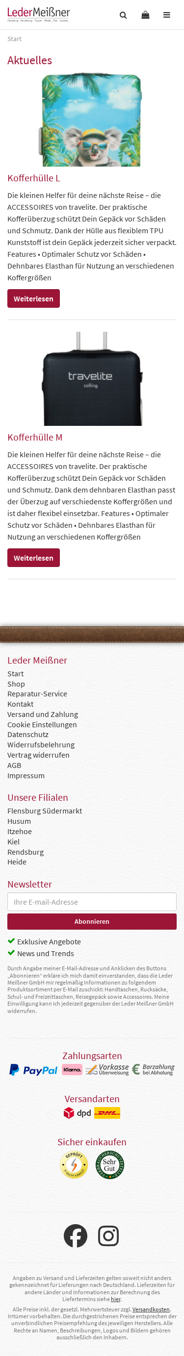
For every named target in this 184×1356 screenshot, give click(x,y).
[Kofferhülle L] (92, 120)
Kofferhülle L (33, 178)
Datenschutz (28, 734)
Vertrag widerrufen (38, 755)
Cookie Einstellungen (42, 724)
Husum (19, 821)
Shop (16, 684)
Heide (16, 861)
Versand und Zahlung (42, 714)
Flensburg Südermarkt (44, 810)
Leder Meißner (38, 15)
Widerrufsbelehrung (41, 744)
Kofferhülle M (35, 437)
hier (115, 1299)
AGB (14, 765)
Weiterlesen (33, 298)
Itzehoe (19, 831)
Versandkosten (151, 1309)
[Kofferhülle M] (92, 379)
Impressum (26, 775)
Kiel (13, 841)
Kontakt (20, 704)
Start (15, 673)
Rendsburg (25, 852)
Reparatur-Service (37, 693)
